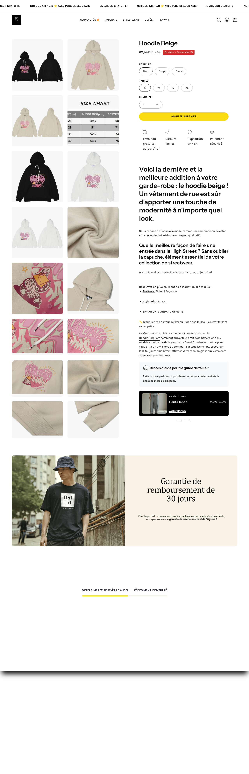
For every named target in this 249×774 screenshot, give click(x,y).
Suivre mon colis (175, 725)
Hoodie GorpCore (149, 337)
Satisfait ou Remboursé (180, 700)
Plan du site (125, 753)
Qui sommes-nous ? (177, 706)
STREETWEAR (79, 712)
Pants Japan (178, 402)
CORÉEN (76, 719)
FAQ (119, 706)
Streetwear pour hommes (155, 355)
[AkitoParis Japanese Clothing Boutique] (16, 20)
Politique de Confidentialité (136, 735)
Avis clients (171, 712)
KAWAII (75, 725)
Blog (166, 732)
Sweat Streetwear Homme (201, 342)
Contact (122, 700)
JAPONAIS (76, 706)
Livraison (169, 719)
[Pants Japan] (154, 403)
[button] (164, 20)
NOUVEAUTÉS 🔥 (81, 700)
